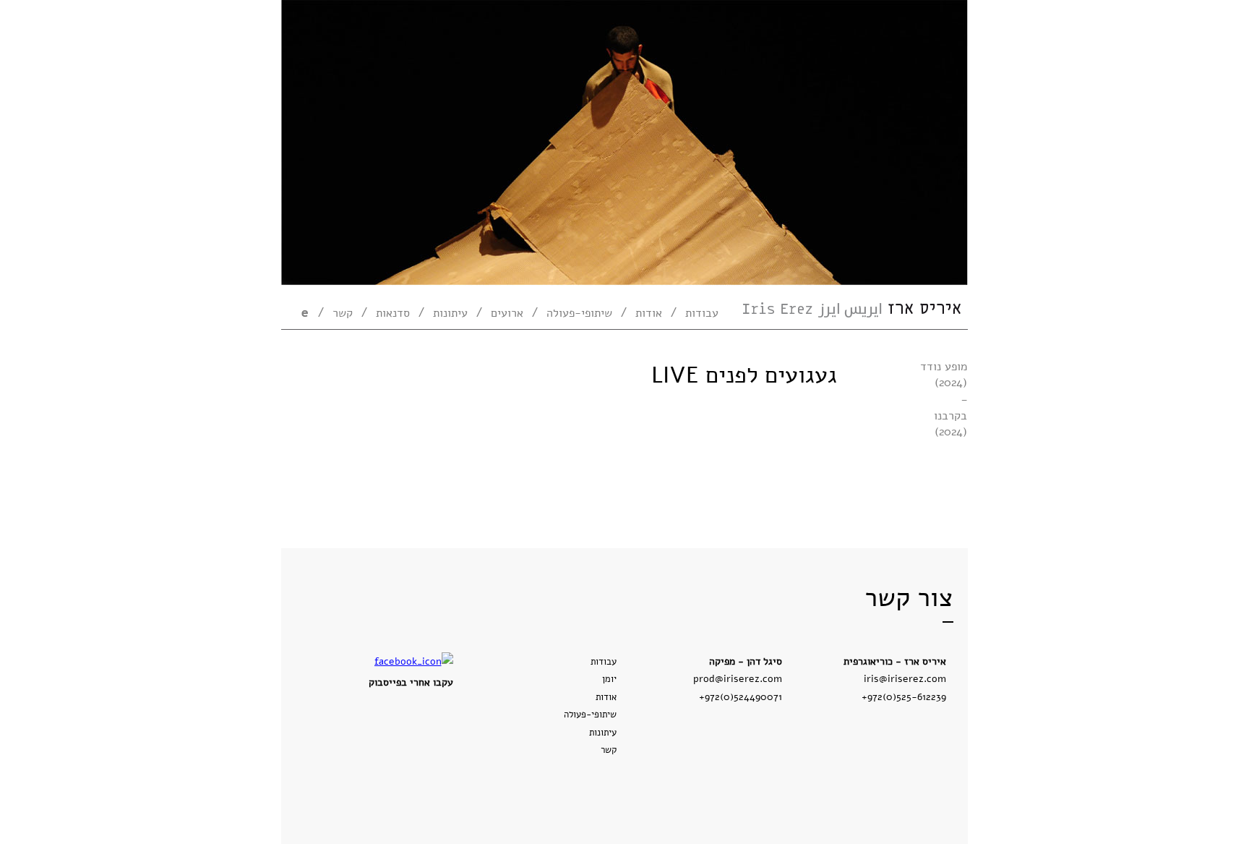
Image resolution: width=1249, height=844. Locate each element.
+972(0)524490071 (740, 696)
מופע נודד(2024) (943, 375)
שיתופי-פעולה (579, 313)
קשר (342, 313)
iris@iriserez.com (905, 678)
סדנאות (393, 313)
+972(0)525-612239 (904, 696)
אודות (648, 313)
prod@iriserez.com (737, 678)
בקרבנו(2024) (950, 424)
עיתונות (450, 313)
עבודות (701, 313)
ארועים (507, 313)
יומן (609, 679)
